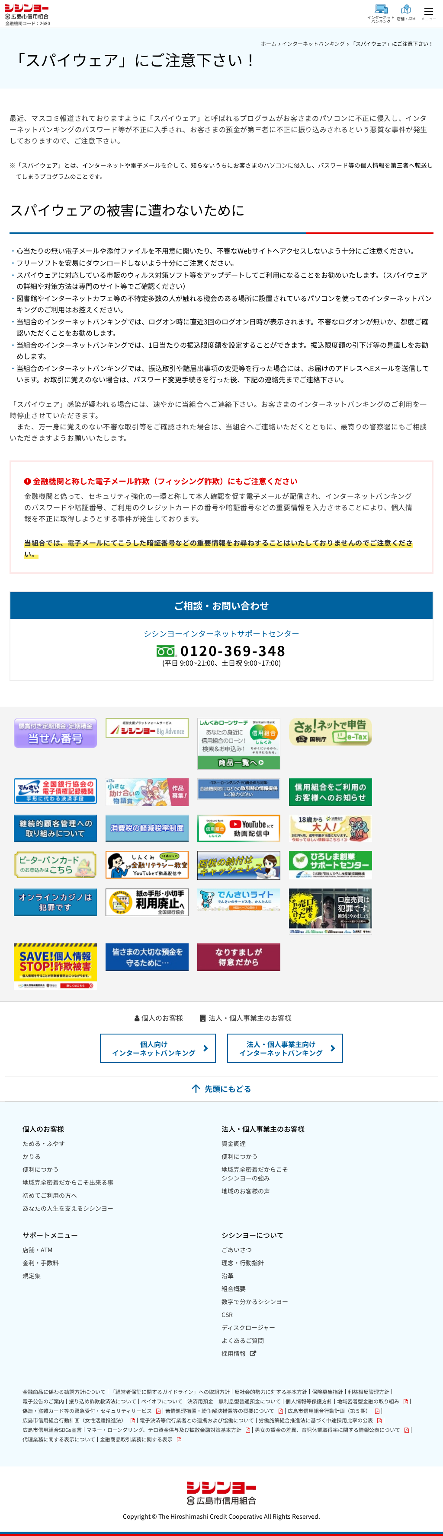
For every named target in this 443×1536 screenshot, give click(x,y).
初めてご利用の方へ (49, 1195)
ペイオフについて (162, 1401)
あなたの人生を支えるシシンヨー (67, 1208)
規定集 (31, 1275)
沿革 (228, 1275)
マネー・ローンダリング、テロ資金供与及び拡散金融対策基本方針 (164, 1430)
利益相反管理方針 (368, 1391)
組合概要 (234, 1288)
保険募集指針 (327, 1391)
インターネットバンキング (313, 44)
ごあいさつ (237, 1249)
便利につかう (40, 1169)
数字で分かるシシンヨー (255, 1301)
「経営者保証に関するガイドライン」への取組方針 (170, 1391)
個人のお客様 (162, 1017)
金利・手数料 (40, 1262)
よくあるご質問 (243, 1340)
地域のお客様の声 (246, 1191)
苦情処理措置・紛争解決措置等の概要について (219, 1411)
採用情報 (234, 1353)
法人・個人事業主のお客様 (250, 1017)
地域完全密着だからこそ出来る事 (67, 1182)
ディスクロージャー (248, 1327)
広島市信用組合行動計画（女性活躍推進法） (74, 1420)
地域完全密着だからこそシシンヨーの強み (255, 1173)
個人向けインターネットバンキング (154, 1048)
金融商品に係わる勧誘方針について (64, 1391)
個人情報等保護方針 (309, 1401)
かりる (31, 1156)
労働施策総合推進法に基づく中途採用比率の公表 (316, 1420)
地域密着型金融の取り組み (368, 1401)
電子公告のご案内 (43, 1401)
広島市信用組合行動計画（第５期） (329, 1411)
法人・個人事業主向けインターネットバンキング (281, 1048)
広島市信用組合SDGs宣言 (52, 1429)
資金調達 (234, 1143)
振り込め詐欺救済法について (102, 1401)
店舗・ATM (37, 1249)
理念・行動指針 (243, 1262)
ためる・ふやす (43, 1143)
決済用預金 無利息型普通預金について (234, 1401)
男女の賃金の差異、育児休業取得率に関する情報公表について (327, 1430)
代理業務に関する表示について (58, 1439)
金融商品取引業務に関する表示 (136, 1439)
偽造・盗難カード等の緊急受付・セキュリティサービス (87, 1411)
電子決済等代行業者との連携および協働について (197, 1420)
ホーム (268, 44)
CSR (227, 1314)
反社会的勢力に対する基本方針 (270, 1391)
